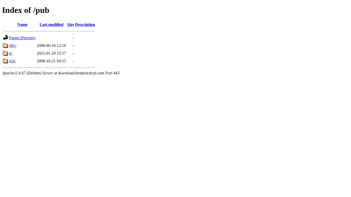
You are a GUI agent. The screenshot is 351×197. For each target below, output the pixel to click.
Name (22, 24)
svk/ (12, 61)
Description (85, 24)
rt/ (10, 53)
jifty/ (12, 45)
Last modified (51, 24)
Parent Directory (22, 38)
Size (70, 24)
